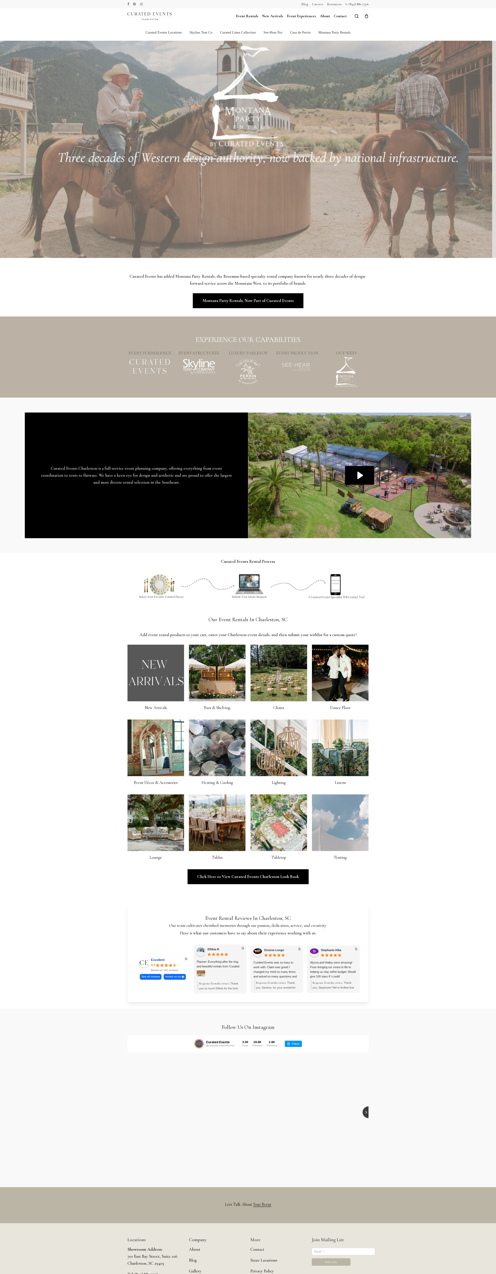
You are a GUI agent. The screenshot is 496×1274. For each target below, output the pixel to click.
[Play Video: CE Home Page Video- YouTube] (359, 475)
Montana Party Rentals (334, 32)
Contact (257, 1249)
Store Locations (263, 1260)
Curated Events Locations (164, 32)
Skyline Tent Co (200, 32)
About (194, 1249)
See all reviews (150, 976)
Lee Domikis (272, 950)
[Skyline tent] (199, 366)
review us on (173, 976)
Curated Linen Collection (238, 32)
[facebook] (128, 4)
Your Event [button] (262, 1204)
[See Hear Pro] (297, 366)
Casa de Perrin (300, 32)
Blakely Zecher (217, 949)
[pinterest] (134, 4)
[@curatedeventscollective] (199, 1044)
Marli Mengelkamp (333, 950)
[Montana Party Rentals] (346, 372)
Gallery (195, 1271)
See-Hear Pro (273, 32)
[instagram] (141, 4)
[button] (248, 300)
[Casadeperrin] (248, 372)
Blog (193, 1260)
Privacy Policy (262, 1271)
